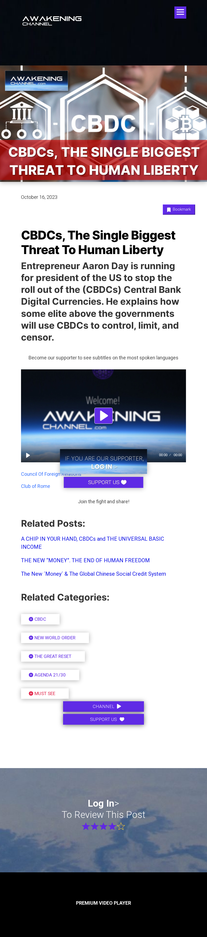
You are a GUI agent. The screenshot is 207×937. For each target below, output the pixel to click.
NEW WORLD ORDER (54, 637)
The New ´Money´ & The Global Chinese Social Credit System (94, 574)
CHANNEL (103, 706)
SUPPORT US (103, 719)
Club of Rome (35, 486)
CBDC (40, 619)
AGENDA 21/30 (50, 675)
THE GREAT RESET (52, 656)
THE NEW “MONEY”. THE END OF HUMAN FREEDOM (85, 560)
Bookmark (181, 209)
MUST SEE (44, 693)
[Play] (28, 455)
